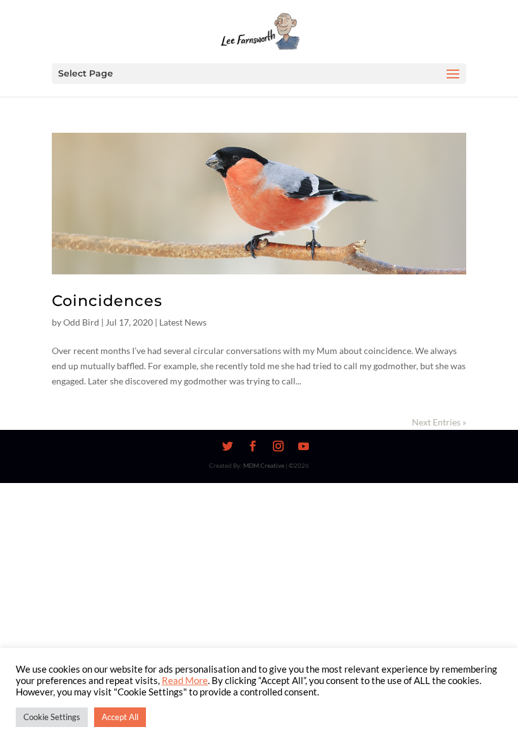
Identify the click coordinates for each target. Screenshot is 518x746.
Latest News (183, 322)
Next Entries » (439, 422)
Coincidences (107, 300)
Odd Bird (81, 322)
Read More (185, 680)
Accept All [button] (120, 717)
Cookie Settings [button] (51, 717)
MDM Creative (263, 465)
